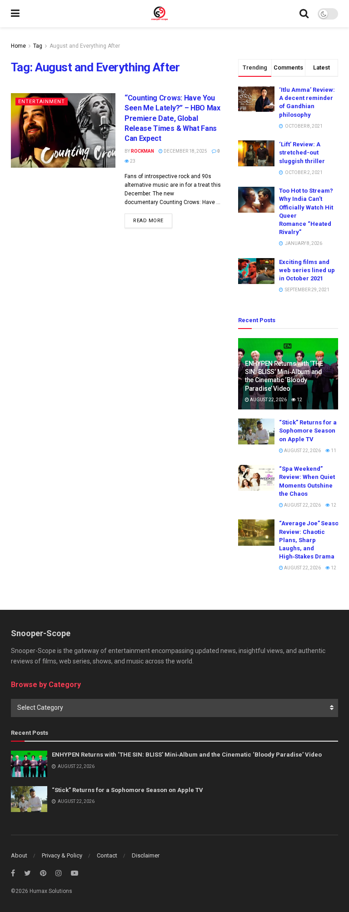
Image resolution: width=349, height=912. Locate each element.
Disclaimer (146, 855)
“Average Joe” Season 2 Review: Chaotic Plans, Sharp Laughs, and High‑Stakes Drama (312, 540)
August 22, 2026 (268, 399)
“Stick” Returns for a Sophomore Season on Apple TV (308, 430)
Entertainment (41, 102)
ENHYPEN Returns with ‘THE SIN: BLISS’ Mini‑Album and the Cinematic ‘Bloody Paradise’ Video (187, 754)
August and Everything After (85, 46)
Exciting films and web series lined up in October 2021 (307, 270)
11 (333, 450)
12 (299, 399)
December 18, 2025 (185, 151)
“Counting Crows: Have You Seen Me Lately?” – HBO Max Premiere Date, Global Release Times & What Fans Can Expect (172, 118)
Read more (148, 221)
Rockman (142, 151)
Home (18, 46)
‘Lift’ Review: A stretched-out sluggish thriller (302, 152)
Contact (107, 855)
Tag (37, 46)
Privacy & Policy (62, 855)
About (19, 855)
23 (132, 161)
